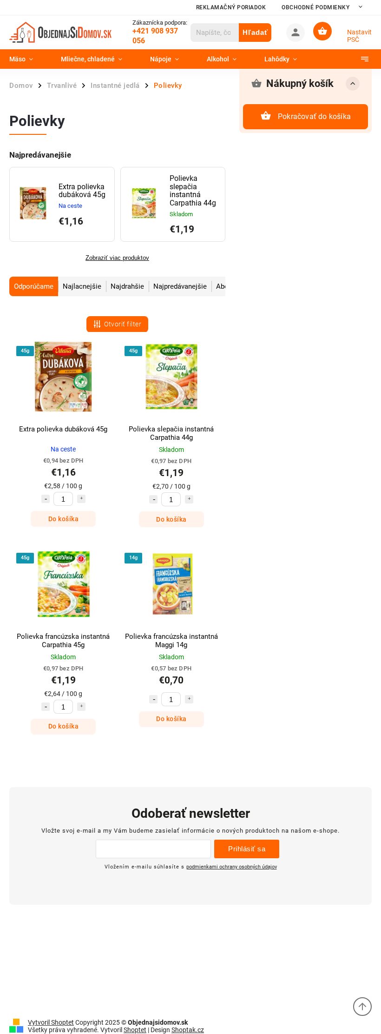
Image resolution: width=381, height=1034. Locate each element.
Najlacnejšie (82, 286)
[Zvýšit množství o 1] (81, 499)
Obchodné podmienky (315, 7)
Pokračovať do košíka (314, 116)
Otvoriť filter (122, 324)
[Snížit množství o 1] (45, 499)
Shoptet (135, 1030)
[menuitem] (28, 59)
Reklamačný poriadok (231, 7)
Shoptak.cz (187, 1030)
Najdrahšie (127, 286)
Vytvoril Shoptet (51, 1022)
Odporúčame (33, 286)
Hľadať (255, 32)
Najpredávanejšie (180, 286)
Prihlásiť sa (246, 849)
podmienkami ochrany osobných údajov (231, 866)
